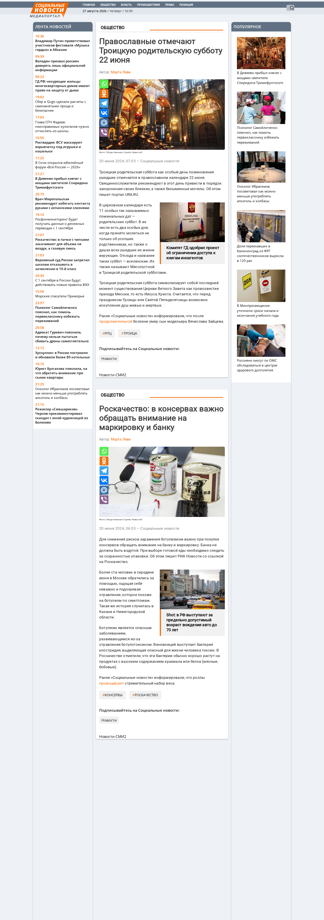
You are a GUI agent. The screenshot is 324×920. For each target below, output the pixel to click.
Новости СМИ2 (112, 374)
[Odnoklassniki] (104, 93)
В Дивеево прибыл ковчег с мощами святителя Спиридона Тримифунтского (61, 183)
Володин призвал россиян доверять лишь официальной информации (60, 65)
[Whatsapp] (104, 84)
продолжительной (115, 321)
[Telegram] (104, 103)
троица (130, 333)
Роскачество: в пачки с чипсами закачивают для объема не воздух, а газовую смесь (62, 243)
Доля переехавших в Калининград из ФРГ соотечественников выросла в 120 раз (260, 253)
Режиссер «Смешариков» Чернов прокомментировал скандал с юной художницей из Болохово (61, 415)
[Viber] (104, 132)
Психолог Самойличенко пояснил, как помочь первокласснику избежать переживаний (57, 314)
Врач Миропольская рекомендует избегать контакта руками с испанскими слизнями (62, 203)
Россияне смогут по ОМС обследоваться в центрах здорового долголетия (257, 365)
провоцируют (111, 683)
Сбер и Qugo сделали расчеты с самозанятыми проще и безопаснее (60, 106)
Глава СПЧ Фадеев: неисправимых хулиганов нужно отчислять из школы (62, 126)
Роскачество (146, 695)
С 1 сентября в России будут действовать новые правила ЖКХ (62, 282)
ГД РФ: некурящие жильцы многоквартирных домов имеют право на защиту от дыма (62, 85)
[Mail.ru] (104, 122)
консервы (114, 695)
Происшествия (148, 4)
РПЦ (108, 333)
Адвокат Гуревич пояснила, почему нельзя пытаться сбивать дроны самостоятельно (62, 336)
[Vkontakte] (104, 113)
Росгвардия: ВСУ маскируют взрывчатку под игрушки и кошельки (58, 146)
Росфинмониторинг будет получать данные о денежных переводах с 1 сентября (59, 223)
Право (169, 4)
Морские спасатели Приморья (59, 296)
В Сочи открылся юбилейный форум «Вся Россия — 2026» (59, 164)
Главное (89, 4)
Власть (126, 4)
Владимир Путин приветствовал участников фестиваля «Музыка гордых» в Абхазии (62, 45)
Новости (109, 358)
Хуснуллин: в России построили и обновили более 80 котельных (62, 354)
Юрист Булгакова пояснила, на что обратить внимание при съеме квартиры (61, 372)
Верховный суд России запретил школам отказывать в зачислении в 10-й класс (62, 264)
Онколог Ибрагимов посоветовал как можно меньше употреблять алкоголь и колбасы (62, 393)
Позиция (186, 4)
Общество (108, 4)
